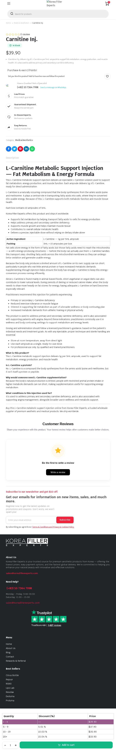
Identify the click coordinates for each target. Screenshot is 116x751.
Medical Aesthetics (21, 23)
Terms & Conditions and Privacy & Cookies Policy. (53, 527)
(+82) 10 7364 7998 (19, 588)
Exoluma (10, 696)
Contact (10, 656)
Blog (8, 652)
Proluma (10, 700)
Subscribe (65, 519)
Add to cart (68, 744)
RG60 (8, 683)
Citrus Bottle (12, 675)
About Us (10, 648)
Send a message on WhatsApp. (53, 87)
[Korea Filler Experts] (58, 3)
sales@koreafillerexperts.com (22, 573)
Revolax (10, 692)
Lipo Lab (10, 688)
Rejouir (9, 679)
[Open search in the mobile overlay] (58, 13)
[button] (107, 76)
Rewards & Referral (16, 661)
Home (8, 23)
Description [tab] (12, 157)
